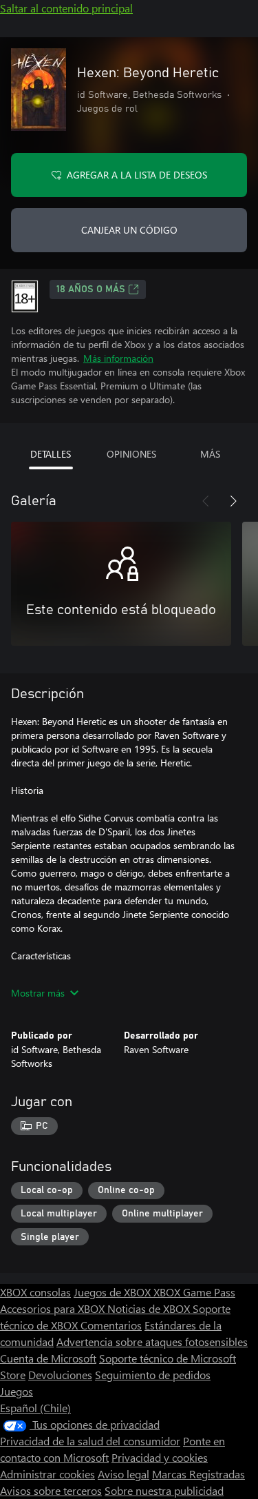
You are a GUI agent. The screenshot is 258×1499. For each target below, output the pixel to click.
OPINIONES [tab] (131, 453)
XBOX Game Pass (194, 1292)
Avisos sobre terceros (51, 1490)
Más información (118, 358)
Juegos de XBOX (113, 1292)
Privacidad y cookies (159, 1457)
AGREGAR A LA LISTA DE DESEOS (137, 174)
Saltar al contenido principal (66, 8)
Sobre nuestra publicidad (164, 1490)
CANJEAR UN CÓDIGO (129, 229)
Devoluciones (60, 1374)
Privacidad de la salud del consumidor (90, 1441)
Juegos (16, 1391)
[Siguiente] (233, 501)
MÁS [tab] (210, 453)
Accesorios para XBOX (53, 1308)
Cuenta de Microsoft (48, 1358)
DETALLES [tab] (50, 453)
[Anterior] (205, 501)
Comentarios (111, 1325)
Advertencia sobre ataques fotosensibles (152, 1341)
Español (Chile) (35, 1407)
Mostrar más (38, 992)
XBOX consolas (35, 1292)
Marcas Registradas (198, 1474)
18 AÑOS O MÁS (90, 289)
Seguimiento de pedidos (153, 1374)
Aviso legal (123, 1474)
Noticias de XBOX (150, 1308)
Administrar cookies (47, 1474)
